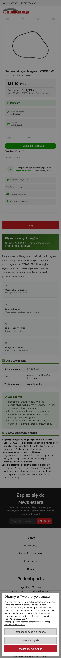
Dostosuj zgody (30, 640)
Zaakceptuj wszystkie (30, 648)
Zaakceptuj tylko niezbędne (30, 631)
